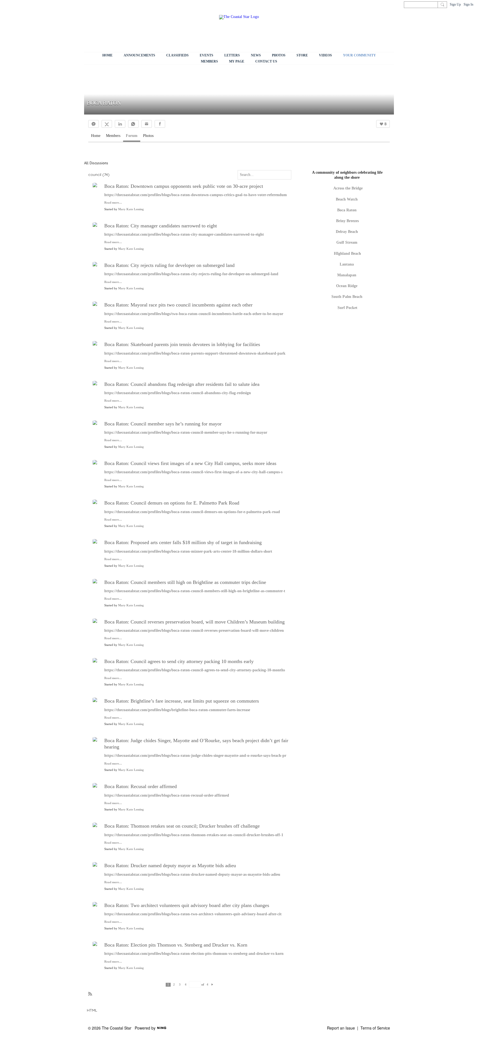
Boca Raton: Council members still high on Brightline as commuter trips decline (185, 582)
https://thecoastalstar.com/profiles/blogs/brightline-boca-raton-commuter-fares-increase (177, 710)
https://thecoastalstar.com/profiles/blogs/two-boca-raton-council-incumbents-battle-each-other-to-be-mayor (193, 314)
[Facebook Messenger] (93, 124)
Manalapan (346, 275)
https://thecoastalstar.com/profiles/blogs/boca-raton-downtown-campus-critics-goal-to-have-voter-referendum (195, 195)
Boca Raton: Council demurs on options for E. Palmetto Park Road (171, 503)
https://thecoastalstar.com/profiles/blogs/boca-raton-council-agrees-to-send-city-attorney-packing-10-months (194, 670)
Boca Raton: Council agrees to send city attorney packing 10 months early (179, 661)
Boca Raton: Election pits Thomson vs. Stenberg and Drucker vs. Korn (175, 945)
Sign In (468, 4)
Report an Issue (341, 1028)
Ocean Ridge (346, 286)
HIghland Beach (347, 253)
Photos (148, 136)
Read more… (113, 202)
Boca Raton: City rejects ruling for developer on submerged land (169, 265)
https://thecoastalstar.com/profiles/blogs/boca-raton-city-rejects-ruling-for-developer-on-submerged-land (191, 274)
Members (113, 136)
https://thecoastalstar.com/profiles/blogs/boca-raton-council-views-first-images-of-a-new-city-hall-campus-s (193, 472)
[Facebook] (160, 124)
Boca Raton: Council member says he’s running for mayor (163, 424)
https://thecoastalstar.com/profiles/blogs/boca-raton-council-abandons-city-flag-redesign (177, 393)
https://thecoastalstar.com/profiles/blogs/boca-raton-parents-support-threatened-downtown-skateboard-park (194, 353)
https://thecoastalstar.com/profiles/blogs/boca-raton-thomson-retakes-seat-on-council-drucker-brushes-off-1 (193, 835)
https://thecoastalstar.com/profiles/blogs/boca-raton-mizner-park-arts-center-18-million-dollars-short (188, 551)
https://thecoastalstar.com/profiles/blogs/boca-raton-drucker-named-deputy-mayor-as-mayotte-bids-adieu (192, 874)
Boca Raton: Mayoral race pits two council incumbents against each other (178, 305)
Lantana (347, 264)
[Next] (212, 984)
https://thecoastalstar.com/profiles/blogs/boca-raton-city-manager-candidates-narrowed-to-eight (184, 234)
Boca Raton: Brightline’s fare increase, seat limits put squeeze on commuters (181, 701)
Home (95, 136)
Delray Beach (347, 232)
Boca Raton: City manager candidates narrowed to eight (160, 225)
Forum (131, 136)
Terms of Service (375, 1028)
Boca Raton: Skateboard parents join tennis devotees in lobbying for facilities (182, 344)
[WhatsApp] (133, 124)
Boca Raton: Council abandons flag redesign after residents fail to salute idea (181, 384)
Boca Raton (347, 210)
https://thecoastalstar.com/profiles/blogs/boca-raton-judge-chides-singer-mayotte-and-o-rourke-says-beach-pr (195, 755)
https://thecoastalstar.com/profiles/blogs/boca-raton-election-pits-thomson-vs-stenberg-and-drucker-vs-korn (194, 954)
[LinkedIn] (120, 124)
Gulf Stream (346, 242)
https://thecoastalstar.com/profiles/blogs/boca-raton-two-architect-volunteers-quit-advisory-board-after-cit (193, 914)
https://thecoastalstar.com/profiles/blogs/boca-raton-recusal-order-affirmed (166, 795)
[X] (107, 124)
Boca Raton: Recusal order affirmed (140, 786)
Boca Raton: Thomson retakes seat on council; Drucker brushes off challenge (182, 826)
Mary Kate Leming (131, 209)
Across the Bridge (348, 188)
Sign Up (455, 4)
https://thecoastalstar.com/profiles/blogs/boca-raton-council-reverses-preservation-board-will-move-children (194, 630)
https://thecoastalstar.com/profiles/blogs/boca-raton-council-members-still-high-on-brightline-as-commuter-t (194, 591)
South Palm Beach (346, 297)
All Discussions (96, 162)
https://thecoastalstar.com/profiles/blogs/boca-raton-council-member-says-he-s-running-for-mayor (185, 432)
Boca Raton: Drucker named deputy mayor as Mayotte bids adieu (170, 865)
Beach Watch (347, 199)
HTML (92, 1010)
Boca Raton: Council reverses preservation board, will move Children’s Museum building (194, 622)
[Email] (146, 124)
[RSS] (90, 993)
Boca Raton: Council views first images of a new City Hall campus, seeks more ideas (190, 463)
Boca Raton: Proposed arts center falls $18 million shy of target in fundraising (183, 542)
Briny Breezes (347, 221)
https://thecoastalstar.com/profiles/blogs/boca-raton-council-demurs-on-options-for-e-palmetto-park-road (192, 512)
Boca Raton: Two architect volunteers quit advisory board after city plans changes (186, 905)
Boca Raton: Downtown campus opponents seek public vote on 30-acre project (183, 186)
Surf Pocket (347, 308)
